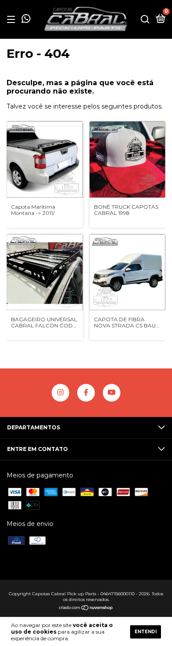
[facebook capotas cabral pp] (86, 393)
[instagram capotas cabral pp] (60, 393)
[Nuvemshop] (86, 608)
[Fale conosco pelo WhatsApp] (26, 20)
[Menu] (13, 19)
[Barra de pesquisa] (145, 19)
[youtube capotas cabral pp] (111, 393)
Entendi (146, 632)
